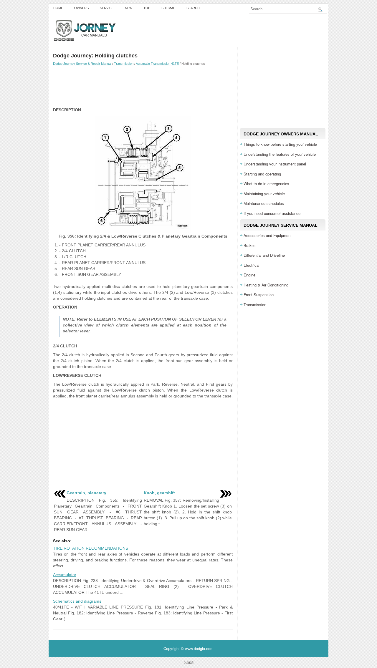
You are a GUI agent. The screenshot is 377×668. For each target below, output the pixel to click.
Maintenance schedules (264, 203)
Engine (249, 275)
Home (58, 8)
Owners (81, 8)
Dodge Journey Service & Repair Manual (82, 63)
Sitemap (168, 8)
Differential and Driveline (264, 255)
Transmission (123, 63)
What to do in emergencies (266, 183)
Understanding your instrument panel (275, 164)
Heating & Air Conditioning (266, 285)
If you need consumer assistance (272, 213)
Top (146, 8)
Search (193, 8)
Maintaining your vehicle (264, 193)
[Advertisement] (143, 86)
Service (107, 8)
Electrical (251, 265)
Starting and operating (262, 174)
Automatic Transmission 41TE (157, 63)
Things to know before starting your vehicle (280, 144)
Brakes (250, 245)
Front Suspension (259, 294)
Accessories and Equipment (268, 235)
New (128, 8)
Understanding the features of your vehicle (280, 154)
